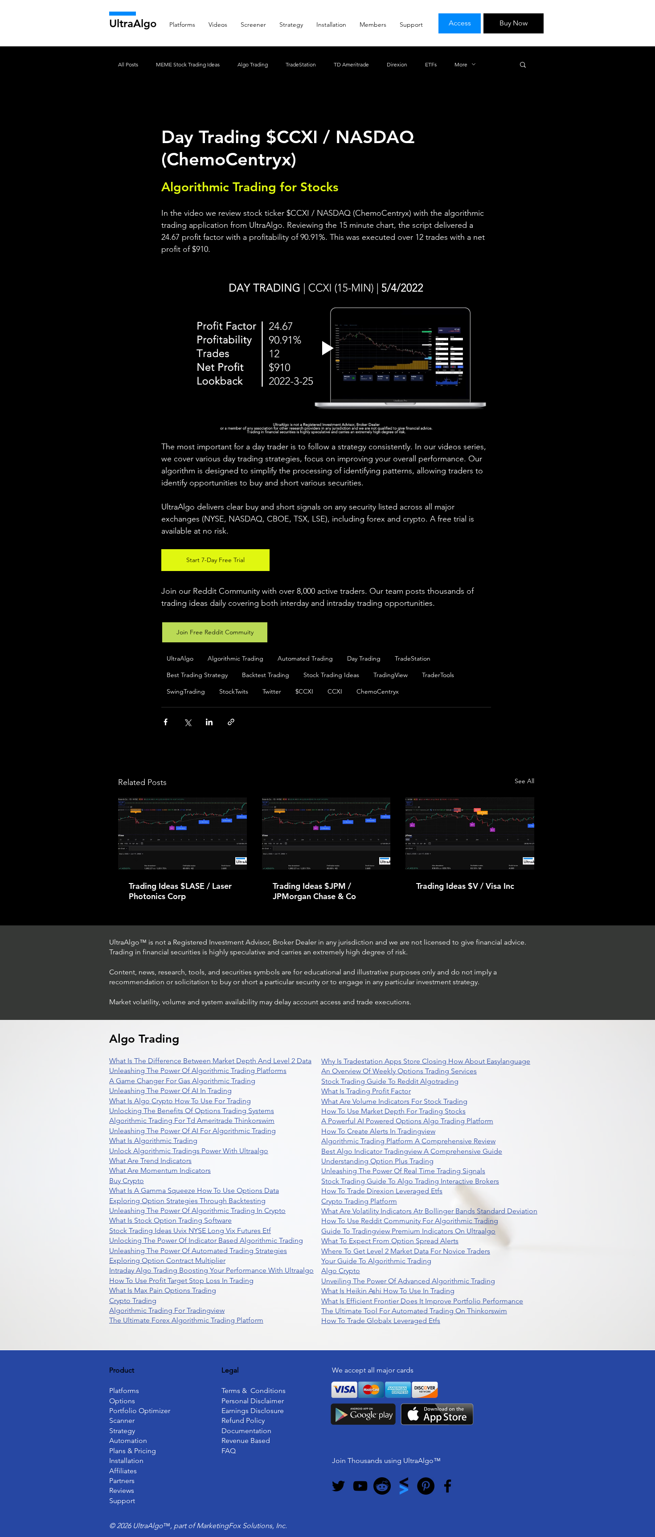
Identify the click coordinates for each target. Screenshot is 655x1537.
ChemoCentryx (377, 691)
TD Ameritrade (351, 64)
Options (122, 1401)
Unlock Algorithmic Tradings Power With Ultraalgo (188, 1151)
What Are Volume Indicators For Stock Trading (394, 1101)
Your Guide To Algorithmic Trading (376, 1261)
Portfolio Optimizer (139, 1410)
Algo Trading (252, 64)
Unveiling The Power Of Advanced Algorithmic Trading (408, 1281)
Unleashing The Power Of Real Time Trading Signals (403, 1171)
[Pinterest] (425, 1486)
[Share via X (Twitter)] (187, 722)
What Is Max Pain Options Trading (162, 1290)
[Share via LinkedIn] (209, 722)
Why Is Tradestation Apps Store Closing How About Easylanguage (425, 1061)
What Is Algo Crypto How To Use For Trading (180, 1101)
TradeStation (301, 64)
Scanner (122, 1420)
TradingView (390, 675)
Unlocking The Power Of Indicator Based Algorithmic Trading (206, 1240)
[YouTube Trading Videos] (360, 1486)
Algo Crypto (340, 1270)
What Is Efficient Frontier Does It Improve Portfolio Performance (422, 1301)
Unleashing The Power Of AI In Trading (170, 1090)
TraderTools (438, 675)
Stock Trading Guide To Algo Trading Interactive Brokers (410, 1181)
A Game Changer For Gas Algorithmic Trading (182, 1081)
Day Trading (364, 658)
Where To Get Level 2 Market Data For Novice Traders (405, 1251)
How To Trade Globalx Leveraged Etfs (380, 1320)
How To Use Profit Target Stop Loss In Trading (181, 1280)
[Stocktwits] (404, 1486)
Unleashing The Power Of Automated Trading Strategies (198, 1250)
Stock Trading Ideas (331, 675)
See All (524, 781)
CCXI (335, 691)
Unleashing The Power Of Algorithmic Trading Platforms (198, 1070)
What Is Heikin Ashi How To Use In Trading (387, 1290)
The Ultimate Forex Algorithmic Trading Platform (186, 1320)
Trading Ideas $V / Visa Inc (465, 886)
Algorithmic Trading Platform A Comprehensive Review (408, 1141)
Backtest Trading (265, 675)
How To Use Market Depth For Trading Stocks (393, 1111)
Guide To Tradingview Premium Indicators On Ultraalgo (408, 1231)
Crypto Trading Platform (359, 1201)
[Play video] (326, 348)
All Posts (128, 64)
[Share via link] (231, 722)
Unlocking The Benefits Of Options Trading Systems (191, 1110)
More (460, 64)
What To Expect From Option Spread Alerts (389, 1241)
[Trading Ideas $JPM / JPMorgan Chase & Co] (326, 833)
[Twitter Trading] (338, 1486)
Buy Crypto (126, 1180)
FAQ (228, 1451)
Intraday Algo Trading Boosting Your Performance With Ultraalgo (211, 1270)
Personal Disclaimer (252, 1401)
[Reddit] (382, 1486)
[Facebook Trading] (447, 1486)
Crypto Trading (132, 1300)
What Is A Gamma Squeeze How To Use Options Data (194, 1190)
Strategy (122, 1430)
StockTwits (233, 691)
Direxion (397, 64)
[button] (523, 64)
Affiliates (123, 1471)
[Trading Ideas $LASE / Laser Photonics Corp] (182, 833)
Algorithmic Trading (235, 658)
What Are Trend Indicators (150, 1160)
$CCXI (304, 691)
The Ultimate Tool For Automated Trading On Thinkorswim (414, 1311)
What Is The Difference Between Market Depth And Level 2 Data (210, 1060)
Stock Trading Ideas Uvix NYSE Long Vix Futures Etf (190, 1230)
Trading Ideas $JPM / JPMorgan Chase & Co (314, 891)
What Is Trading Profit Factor (366, 1091)
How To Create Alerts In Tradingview (378, 1131)
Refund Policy (243, 1420)
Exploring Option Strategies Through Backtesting (187, 1200)
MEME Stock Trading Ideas (188, 64)
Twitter (271, 691)
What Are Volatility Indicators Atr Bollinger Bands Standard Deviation (429, 1211)
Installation (126, 1460)
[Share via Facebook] (165, 722)
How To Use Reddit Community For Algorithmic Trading (409, 1220)
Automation (128, 1440)
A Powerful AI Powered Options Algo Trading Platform (407, 1121)
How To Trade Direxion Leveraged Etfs (381, 1191)
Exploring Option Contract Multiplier (167, 1260)
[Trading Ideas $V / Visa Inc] (469, 833)
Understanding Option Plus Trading (377, 1161)
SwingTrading (186, 691)
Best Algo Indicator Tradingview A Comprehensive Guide (411, 1151)
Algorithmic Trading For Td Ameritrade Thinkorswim (191, 1120)
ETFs (431, 64)
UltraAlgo (133, 23)
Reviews (121, 1490)
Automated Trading (305, 658)
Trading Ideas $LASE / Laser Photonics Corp (180, 891)
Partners (122, 1480)
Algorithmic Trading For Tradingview (167, 1310)
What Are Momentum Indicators (160, 1170)
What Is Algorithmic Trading (153, 1140)
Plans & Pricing (132, 1451)
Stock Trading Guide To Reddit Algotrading (389, 1081)
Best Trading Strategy (197, 675)
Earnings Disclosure (252, 1410)
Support (122, 1500)
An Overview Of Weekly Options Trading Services (399, 1071)
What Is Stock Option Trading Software (170, 1220)
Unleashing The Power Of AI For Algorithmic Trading (192, 1130)
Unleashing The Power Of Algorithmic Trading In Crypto (197, 1210)
